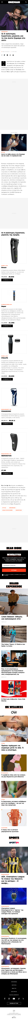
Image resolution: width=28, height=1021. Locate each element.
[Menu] (2, 2)
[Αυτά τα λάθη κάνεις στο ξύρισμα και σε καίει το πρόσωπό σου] (14, 142)
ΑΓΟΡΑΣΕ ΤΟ (7, 279)
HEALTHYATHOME (7, 510)
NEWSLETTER (14, 1003)
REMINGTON (6, 456)
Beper (3, 306)
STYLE (3, 152)
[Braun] (14, 250)
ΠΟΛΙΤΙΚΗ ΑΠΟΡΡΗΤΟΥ (14, 994)
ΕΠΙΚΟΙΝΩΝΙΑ (14, 981)
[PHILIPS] (14, 344)
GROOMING (4, 31)
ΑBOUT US (14, 988)
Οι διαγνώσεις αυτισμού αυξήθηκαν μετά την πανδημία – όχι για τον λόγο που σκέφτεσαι (13, 803)
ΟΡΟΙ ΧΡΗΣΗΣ (14, 991)
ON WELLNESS (14, 707)
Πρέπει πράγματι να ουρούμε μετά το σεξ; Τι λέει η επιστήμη (12, 748)
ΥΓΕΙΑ (3, 743)
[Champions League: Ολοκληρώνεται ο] (14, 896)
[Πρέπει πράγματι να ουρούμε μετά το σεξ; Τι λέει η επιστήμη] (14, 730)
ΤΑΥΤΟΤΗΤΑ (14, 985)
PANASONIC (6, 411)
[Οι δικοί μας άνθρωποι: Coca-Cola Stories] (14, 688)
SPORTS (14, 838)
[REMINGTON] (14, 442)
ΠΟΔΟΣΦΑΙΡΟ (5, 874)
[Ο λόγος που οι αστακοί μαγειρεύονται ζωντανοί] (14, 817)
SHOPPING (19, 510)
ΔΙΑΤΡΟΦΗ (4, 827)
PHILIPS (4, 358)
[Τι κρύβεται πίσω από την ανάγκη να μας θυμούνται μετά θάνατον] (14, 762)
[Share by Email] (13, 55)
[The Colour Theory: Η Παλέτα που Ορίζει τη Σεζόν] (14, 634)
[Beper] (14, 295)
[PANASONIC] (14, 397)
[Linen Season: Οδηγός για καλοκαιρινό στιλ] (14, 603)
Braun (3, 267)
